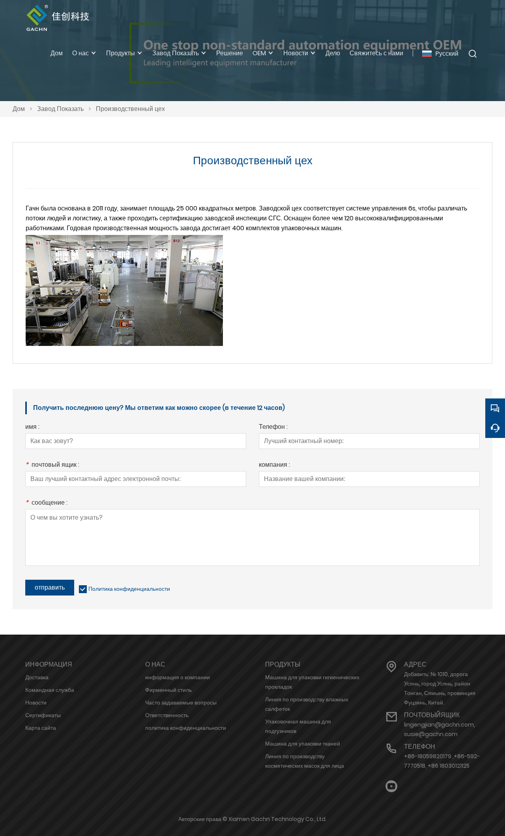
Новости (36, 702)
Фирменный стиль (168, 690)
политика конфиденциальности (185, 728)
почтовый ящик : (52, 465)
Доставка (37, 677)
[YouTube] (391, 786)
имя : (32, 427)
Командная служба (49, 690)
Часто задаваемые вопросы (181, 702)
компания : (274, 465)
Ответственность (167, 715)
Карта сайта (40, 728)
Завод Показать (60, 108)
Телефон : (273, 427)
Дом (19, 108)
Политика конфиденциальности (129, 589)
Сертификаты (43, 715)
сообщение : (46, 503)
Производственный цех (130, 108)
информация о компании (177, 677)
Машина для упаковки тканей (302, 744)
